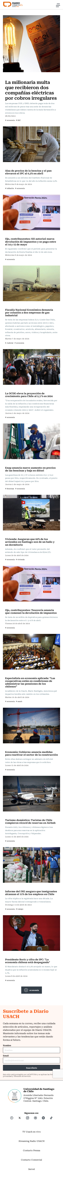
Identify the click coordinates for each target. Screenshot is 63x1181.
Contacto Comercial (31, 1160)
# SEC (18, 120)
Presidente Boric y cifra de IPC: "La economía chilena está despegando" (27, 960)
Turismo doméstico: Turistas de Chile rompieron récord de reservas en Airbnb (30, 821)
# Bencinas (9, 488)
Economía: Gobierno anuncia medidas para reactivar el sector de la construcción (31, 753)
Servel (31, 1169)
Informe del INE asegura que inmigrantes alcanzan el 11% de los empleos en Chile (31, 892)
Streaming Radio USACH (32, 1141)
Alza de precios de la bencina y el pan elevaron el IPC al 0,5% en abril (28, 172)
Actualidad (11, 76)
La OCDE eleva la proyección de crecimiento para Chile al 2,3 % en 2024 (29, 394)
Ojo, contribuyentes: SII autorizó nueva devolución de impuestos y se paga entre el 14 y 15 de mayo (30, 241)
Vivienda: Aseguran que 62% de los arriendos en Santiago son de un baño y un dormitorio (30, 541)
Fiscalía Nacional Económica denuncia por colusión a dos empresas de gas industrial (29, 312)
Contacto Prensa (31, 1150)
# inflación (9, 188)
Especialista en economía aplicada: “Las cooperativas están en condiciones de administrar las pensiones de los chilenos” (30, 682)
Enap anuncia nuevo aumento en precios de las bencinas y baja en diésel (30, 469)
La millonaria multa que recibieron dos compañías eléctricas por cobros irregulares (31, 89)
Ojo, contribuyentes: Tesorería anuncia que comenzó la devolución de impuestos (31, 611)
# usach (19, 701)
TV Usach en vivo (31, 1132)
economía (34, 990)
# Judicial (9, 343)
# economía (10, 120)
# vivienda (20, 559)
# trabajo (19, 909)
